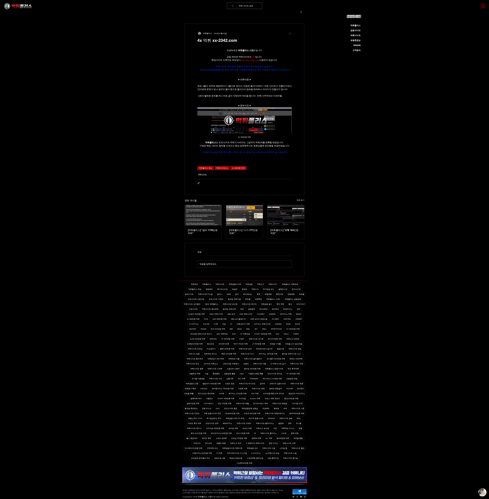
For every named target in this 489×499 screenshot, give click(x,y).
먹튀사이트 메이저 (249, 304)
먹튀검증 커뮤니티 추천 (235, 418)
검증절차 (251, 309)
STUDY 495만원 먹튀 (262, 334)
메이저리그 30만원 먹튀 (272, 379)
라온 (275, 428)
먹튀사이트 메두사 (194, 428)
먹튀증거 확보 (190, 389)
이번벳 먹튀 (242, 389)
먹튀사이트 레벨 (242, 403)
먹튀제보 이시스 (287, 428)
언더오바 (208, 443)
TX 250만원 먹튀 (228, 339)
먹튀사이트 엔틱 (258, 389)
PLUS (206, 319)
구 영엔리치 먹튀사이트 (255, 443)
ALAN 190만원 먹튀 (197, 339)
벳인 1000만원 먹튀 (198, 433)
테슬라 (234, 289)
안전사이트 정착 (212, 423)
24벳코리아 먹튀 (243, 324)
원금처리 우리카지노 (296, 393)
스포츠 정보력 (221, 438)
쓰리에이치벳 (224, 344)
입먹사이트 (189, 294)
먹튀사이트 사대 (215, 379)
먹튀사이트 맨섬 (294, 349)
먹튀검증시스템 (192, 384)
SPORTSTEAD (276, 329)
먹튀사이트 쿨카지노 (268, 433)
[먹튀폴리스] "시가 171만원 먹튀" (243, 232)
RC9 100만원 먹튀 (218, 329)
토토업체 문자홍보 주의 (200, 458)
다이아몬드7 (208, 403)
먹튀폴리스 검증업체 (293, 299)
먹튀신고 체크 (235, 443)
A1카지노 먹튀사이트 (262, 324)
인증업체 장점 (291, 379)
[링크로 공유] (198, 183)
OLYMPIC (275, 319)
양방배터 (209, 289)
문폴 (300, 428)
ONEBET (298, 319)
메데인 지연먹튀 (295, 359)
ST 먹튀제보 (245, 334)
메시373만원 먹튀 (275, 339)
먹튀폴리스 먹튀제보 (290, 284)
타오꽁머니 (211, 349)
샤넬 (206, 374)
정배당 (244, 289)
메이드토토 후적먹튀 (206, 393)
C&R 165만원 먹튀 (219, 319)
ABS (231, 329)
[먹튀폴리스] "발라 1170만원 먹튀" (203, 232)
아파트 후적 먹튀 (194, 423)
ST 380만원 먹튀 (293, 329)
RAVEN (203, 329)
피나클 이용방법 (198, 379)
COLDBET (261, 314)
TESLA (286, 334)
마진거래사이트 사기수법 (237, 453)
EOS (277, 334)
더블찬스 (209, 398)
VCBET (241, 339)
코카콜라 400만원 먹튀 (276, 359)
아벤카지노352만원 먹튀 (202, 453)
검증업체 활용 (229, 374)
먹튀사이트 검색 (245, 349)
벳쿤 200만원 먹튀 (228, 354)
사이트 (284, 433)
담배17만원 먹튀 (193, 403)
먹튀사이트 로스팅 (230, 304)
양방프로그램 (219, 458)
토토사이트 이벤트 (216, 299)
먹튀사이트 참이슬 (290, 458)
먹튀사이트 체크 (192, 364)
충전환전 (216, 374)
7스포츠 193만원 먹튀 (196, 314)
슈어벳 (221, 393)
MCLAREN (264, 309)
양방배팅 (291, 294)
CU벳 (216, 324)
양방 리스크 (206, 408)
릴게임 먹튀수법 (234, 299)
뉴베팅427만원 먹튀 (195, 344)
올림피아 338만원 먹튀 (211, 384)
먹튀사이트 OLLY (247, 354)
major (242, 374)
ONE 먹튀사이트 (246, 314)
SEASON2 (357, 45)
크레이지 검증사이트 (277, 384)
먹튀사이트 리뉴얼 (205, 294)
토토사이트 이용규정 (196, 299)
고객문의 (356, 50)
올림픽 (281, 423)
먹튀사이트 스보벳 (215, 369)
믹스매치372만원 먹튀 (193, 448)
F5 (255, 433)
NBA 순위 (231, 314)
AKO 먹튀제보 (222, 334)
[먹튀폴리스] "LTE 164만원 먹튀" (284, 232)
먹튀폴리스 (206, 284)
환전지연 (279, 294)
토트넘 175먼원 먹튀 (239, 438)
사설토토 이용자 (233, 369)
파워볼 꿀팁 (298, 438)
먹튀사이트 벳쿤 (296, 384)
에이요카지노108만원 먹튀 (221, 433)
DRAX (239, 329)
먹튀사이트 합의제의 (195, 359)
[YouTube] (301, 496)
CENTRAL (287, 319)
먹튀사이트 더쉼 (268, 448)
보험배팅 (268, 294)
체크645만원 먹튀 (232, 413)
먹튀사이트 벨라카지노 (265, 423)
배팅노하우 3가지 (195, 418)
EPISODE (213, 339)
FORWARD (254, 379)
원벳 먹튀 (294, 433)
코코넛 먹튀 (247, 428)
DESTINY (192, 329)
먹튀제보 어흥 (234, 359)
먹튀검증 (249, 284)
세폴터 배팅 (221, 443)
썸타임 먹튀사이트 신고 (291, 354)
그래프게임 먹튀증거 (230, 364)
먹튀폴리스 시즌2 (273, 299)
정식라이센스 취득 (260, 403)
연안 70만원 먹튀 (225, 403)
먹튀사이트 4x (222, 168)
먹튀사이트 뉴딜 (290, 453)
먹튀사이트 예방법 (279, 403)
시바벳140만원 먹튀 (244, 463)
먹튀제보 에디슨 (210, 354)
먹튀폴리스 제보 (205, 168)
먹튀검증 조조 (252, 448)
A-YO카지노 (194, 324)
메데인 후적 (206, 438)
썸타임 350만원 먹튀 (252, 369)
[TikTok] (297, 496)
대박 (285, 408)
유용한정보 (355, 40)
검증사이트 (355, 30)
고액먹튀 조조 (212, 448)
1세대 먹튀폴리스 (211, 304)
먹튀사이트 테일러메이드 (275, 413)
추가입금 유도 (268, 289)
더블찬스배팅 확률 (255, 374)
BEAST (298, 314)
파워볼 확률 (189, 393)
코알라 (246, 364)
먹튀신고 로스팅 (262, 428)
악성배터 (265, 408)
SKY (256, 329)
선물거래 (229, 379)
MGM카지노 (288, 309)
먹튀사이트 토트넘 (195, 349)
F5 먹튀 (219, 453)
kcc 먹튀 (269, 438)
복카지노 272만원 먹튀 (237, 393)
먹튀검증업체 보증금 (249, 408)
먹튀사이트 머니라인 (247, 384)
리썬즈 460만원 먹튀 (252, 413)
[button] (482, 6)
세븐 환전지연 (273, 458)
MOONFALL (247, 294)
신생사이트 (193, 309)
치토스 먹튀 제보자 (272, 398)
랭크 (290, 304)
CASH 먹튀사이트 (216, 314)
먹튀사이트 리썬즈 (192, 413)
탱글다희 (280, 349)
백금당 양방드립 (235, 458)
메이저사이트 (222, 289)
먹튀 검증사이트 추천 (212, 413)
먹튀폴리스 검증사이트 (274, 369)
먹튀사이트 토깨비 (244, 423)
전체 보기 (300, 200)
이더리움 (242, 398)
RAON (297, 324)
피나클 (298, 423)
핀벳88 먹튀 (256, 438)
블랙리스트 (283, 289)
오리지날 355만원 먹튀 (215, 428)
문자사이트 (296, 289)
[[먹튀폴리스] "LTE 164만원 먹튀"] (285, 215)
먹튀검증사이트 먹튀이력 (232, 448)
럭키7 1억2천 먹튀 (241, 344)
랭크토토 (210, 344)
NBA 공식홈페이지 (238, 319)
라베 (242, 309)
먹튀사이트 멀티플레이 (253, 359)
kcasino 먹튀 (255, 398)
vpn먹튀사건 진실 (272, 453)
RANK (288, 324)
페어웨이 (300, 389)
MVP (298, 309)
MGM (229, 294)
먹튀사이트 (202, 174)
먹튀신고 (260, 284)
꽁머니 (219, 294)
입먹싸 (262, 384)
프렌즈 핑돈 (230, 384)
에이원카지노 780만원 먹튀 (223, 389)
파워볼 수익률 (275, 344)
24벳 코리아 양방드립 (258, 319)
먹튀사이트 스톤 (297, 408)
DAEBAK (278, 324)
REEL (248, 329)
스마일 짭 (283, 448)
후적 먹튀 (280, 304)
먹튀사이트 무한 (296, 364)
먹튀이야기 (272, 284)
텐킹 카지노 (273, 443)
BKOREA (275, 309)
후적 (258, 294)
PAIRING (272, 314)
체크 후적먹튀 (293, 369)
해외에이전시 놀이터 (264, 349)
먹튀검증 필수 (266, 304)
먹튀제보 (194, 284)
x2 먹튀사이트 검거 (278, 364)
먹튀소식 (255, 289)
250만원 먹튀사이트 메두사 (201, 334)
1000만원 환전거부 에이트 (273, 393)
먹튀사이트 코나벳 (256, 339)
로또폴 (247, 299)
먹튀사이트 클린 (297, 448)
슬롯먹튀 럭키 (196, 398)
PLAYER (206, 324)
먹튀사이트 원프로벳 (210, 309)
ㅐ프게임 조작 (297, 403)
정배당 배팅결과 (275, 389)
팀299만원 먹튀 (283, 438)
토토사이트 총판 (230, 408)
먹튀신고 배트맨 (292, 339)
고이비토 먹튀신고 (210, 364)
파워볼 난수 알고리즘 (293, 344)
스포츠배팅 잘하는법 (255, 458)
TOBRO (296, 334)
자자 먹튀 (255, 393)
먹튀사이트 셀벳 (196, 369)
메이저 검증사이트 (256, 418)
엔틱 (290, 423)
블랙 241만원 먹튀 (227, 349)
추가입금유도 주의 (214, 418)
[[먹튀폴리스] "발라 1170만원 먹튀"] (203, 215)
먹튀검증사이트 (235, 284)
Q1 (231, 324)
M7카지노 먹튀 (286, 314)
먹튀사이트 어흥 (259, 364)
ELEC (234, 334)
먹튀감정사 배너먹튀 (215, 359)
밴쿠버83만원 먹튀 (296, 413)
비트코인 (203, 389)
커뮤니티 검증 (194, 354)
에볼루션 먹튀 (194, 374)
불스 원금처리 (192, 438)
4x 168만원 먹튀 (238, 168)
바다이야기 (300, 304)
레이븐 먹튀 (233, 428)
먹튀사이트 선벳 (289, 443)
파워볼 (301, 294)
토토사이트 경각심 (274, 374)
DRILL (264, 329)
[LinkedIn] (305, 496)
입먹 (237, 294)
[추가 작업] (290, 33)
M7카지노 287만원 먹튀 (268, 354)
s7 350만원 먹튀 (258, 344)
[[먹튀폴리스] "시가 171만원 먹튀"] (244, 215)
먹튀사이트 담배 (285, 418)
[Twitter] (293, 496)
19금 (224, 324)
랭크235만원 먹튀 (291, 398)
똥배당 (276, 408)
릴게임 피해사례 (229, 309)
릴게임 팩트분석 (191, 408)
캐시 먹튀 (241, 379)
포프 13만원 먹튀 (243, 433)
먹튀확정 (258, 299)
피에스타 (197, 443)
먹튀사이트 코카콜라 (192, 304)
